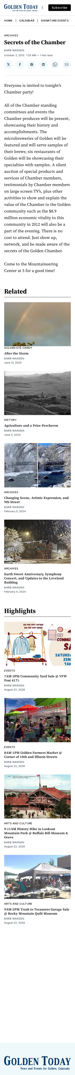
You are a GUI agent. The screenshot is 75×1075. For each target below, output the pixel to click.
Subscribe (60, 7)
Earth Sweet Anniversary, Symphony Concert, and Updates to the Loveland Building (34, 578)
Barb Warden (14, 50)
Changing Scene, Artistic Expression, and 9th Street (36, 499)
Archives (11, 35)
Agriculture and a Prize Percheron (31, 425)
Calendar (26, 20)
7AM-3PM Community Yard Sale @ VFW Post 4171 (35, 678)
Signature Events (55, 20)
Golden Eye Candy (18, 347)
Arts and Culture (18, 823)
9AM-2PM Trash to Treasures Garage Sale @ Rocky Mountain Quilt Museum (36, 911)
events (9, 670)
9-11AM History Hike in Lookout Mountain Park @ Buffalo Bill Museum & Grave (36, 833)
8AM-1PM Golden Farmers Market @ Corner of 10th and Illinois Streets (33, 754)
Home (8, 20)
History (10, 419)
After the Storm (16, 353)
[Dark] (43, 8)
